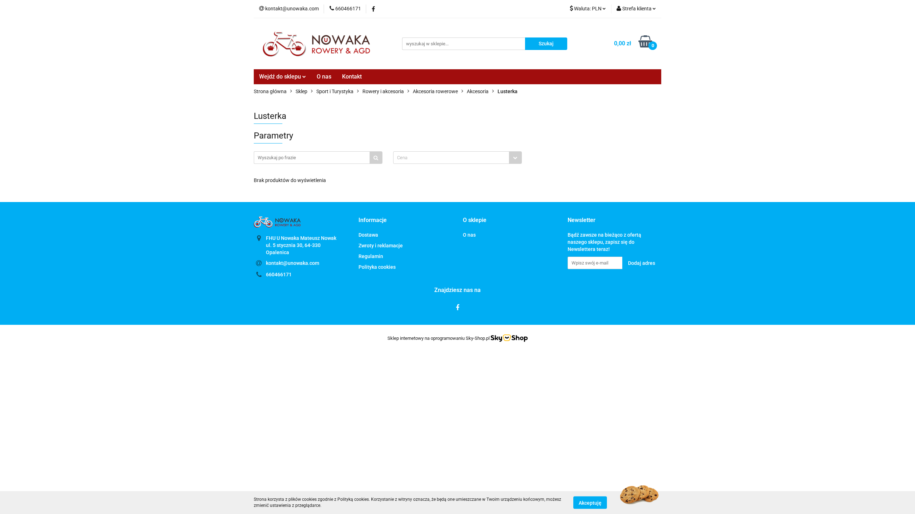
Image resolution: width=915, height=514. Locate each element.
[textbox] (451, 157)
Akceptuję (590, 502)
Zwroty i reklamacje (380, 245)
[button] (372, 220)
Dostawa (368, 235)
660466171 (279, 274)
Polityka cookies (377, 267)
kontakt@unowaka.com (292, 263)
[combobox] (457, 157)
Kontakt (352, 76)
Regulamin (370, 256)
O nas (324, 76)
